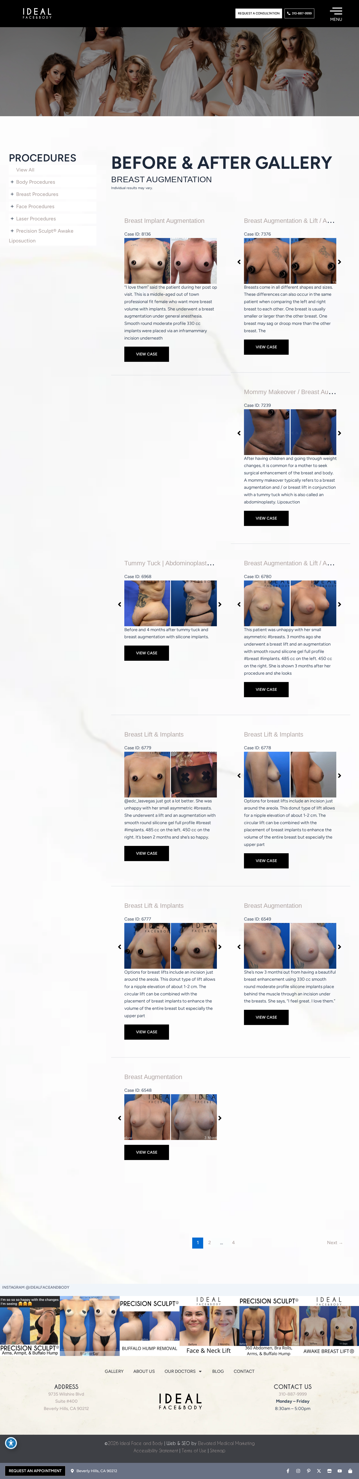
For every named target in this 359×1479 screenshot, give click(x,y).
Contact (244, 1371)
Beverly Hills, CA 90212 (66, 1408)
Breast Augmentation (273, 905)
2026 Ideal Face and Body (135, 1443)
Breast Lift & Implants (154, 734)
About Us (144, 1371)
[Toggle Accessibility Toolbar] (11, 1443)
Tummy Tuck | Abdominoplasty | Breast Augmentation (198, 563)
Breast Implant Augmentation (164, 220)
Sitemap (217, 1450)
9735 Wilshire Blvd (66, 1394)
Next (335, 1242)
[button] (237, 260)
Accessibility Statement (156, 1450)
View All (25, 170)
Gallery (114, 1371)
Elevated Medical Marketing (226, 1443)
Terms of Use (194, 1450)
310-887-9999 (293, 1394)
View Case (146, 354)
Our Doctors (180, 1371)
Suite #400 (66, 1401)
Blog (218, 1371)
